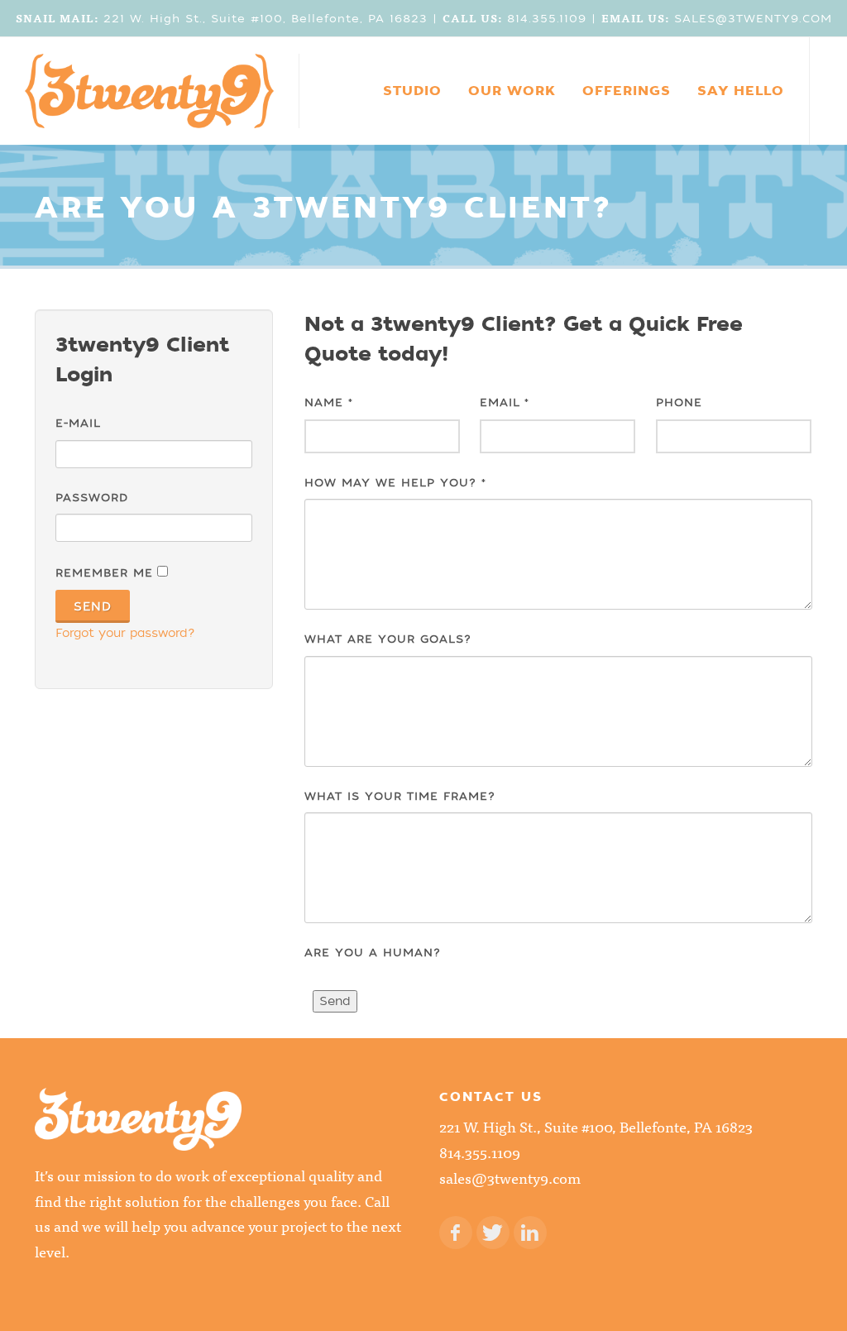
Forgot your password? (125, 632)
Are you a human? (372, 952)
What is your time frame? (399, 796)
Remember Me (104, 573)
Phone (679, 402)
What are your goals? (387, 639)
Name (328, 402)
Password (91, 497)
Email (504, 402)
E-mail (78, 423)
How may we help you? (395, 482)
